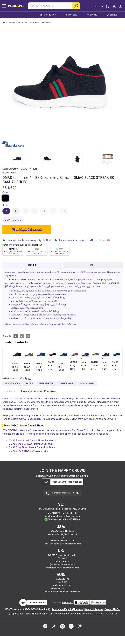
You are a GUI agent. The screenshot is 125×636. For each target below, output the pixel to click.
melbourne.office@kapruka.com (66, 591)
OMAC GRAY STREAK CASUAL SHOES (28, 450)
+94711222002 (74, 519)
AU (102, 613)
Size (4, 205)
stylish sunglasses (94, 405)
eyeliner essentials (22, 405)
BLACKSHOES (87, 383)
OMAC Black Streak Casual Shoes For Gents (32, 440)
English (81, 613)
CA (115, 613)
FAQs (117, 609)
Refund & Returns (93, 609)
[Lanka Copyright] (9, 613)
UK (106, 613)
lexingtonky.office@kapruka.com (65, 543)
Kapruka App (67, 602)
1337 (76, 493)
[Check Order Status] (114, 7)
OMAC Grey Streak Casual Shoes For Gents (32, 447)
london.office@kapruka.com (65, 567)
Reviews (78, 609)
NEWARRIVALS (12, 383)
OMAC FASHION (29, 168)
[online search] (76, 5)
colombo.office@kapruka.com (65, 516)
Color (5, 192)
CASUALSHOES (67, 383)
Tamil (97, 613)
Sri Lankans (52, 613)
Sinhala (89, 613)
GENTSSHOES (46, 383)
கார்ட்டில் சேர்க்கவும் (28, 229)
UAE (111, 613)
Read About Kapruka (62, 609)
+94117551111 (69, 512)
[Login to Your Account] (120, 7)
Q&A (92, 264)
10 (63, 211)
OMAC (13, 172)
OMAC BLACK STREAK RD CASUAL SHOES (31, 444)
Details (32, 264)
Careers (108, 609)
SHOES (29, 383)
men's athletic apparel (30, 419)
